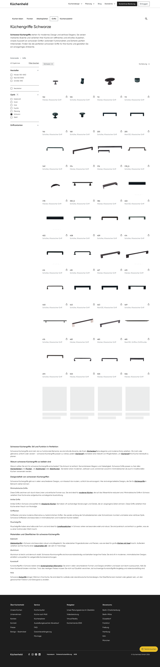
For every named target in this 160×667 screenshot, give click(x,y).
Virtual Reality (72, 619)
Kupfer (16, 108)
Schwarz (17, 114)
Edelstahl (17, 99)
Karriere (13, 619)
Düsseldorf (107, 619)
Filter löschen (34, 63)
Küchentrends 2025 (74, 623)
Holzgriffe (22, 577)
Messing (17, 111)
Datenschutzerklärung (64, 654)
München (106, 640)
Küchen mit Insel (123, 543)
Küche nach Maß (40, 614)
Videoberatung (73, 614)
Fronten (30, 19)
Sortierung (143, 64)
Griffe (54, 19)
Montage (37, 636)
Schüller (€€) (18, 81)
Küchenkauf (91, 451)
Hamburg (106, 632)
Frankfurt (106, 623)
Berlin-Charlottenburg (111, 610)
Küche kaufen (14, 58)
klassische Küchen (48, 504)
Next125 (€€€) (19, 78)
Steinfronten (55, 469)
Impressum (51, 654)
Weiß (16, 117)
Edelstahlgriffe (16, 543)
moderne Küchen (86, 493)
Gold (16, 102)
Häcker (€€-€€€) (20, 75)
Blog (100, 4)
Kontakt (13, 623)
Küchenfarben (16, 469)
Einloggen (144, 4)
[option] (24, 75)
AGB (75, 654)
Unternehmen (15, 614)
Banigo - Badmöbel (18, 632)
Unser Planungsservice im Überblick (80, 610)
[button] (52, 64)
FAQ (35, 627)
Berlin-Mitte (107, 614)
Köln (104, 636)
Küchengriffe (139, 481)
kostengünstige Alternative (51, 566)
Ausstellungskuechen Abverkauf (46, 623)
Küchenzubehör (66, 19)
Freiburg (106, 627)
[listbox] (24, 78)
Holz (15, 105)
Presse (12, 627)
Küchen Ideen (17, 19)
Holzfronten (40, 469)
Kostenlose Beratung (127, 4)
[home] (19, 4)
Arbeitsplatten (42, 19)
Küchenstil (79, 454)
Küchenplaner (39, 619)
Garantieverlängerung (43, 632)
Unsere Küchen (16, 610)
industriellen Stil (40, 546)
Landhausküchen (64, 526)
